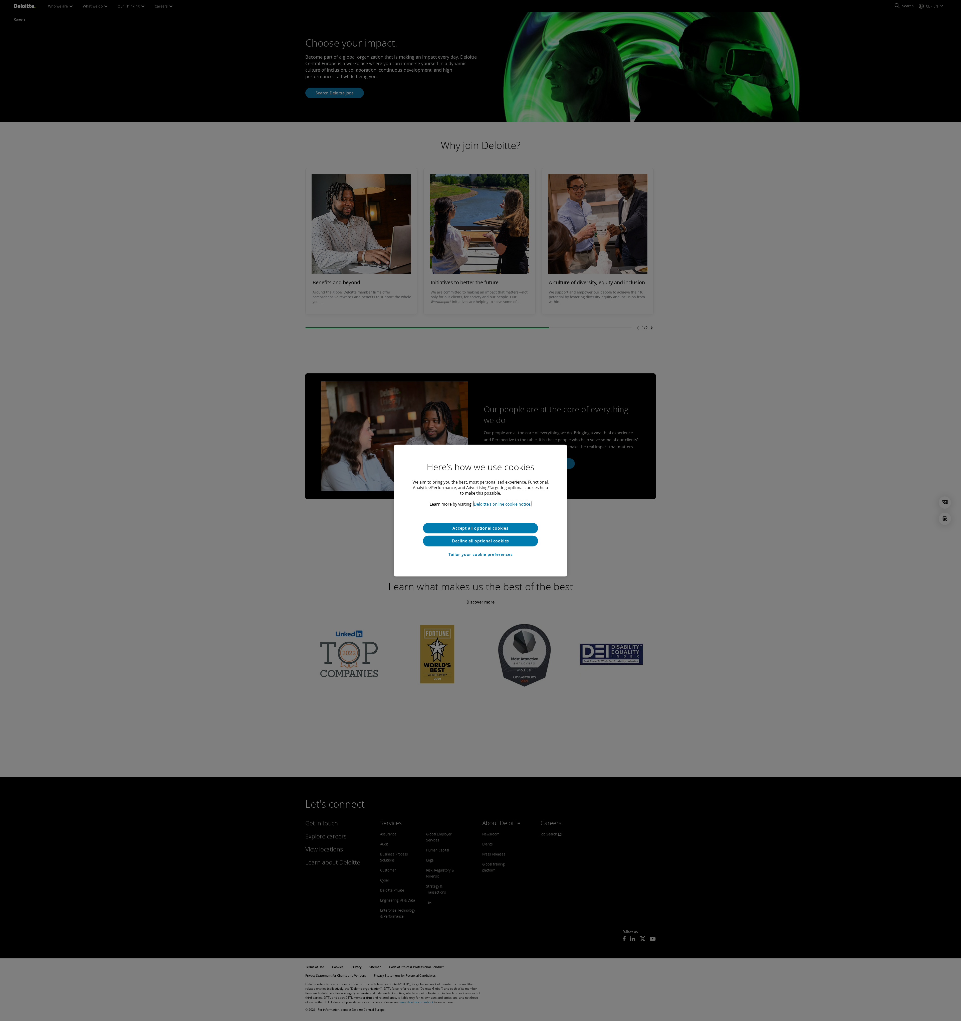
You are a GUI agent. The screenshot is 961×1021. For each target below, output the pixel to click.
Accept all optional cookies (480, 528)
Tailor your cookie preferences (480, 554)
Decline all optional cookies (480, 541)
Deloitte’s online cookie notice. (502, 504)
